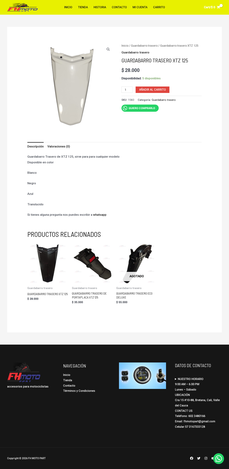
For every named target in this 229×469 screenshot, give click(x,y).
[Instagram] (206, 458)
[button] (108, 49)
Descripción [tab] (35, 146)
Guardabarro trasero (144, 45)
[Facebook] (191, 458)
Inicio (68, 7)
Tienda (83, 7)
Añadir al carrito (152, 89)
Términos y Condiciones (79, 391)
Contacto (119, 7)
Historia (100, 7)
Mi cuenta (140, 7)
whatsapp (99, 214)
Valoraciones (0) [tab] (58, 146)
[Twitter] (198, 458)
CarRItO (159, 7)
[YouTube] (213, 458)
